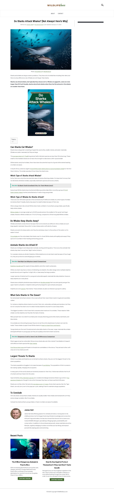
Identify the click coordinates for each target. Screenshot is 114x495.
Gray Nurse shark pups (17, 347)
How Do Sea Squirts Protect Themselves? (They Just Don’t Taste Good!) (57, 465)
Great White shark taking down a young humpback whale (47, 168)
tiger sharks (33, 343)
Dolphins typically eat (16, 266)
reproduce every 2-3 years (41, 384)
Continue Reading (25, 478)
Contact (60, 13)
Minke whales (14, 212)
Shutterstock (47, 71)
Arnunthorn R (39, 71)
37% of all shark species (26, 378)
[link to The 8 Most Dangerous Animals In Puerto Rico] (24, 449)
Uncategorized (39, 24)
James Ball (30, 24)
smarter (23, 289)
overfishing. (46, 365)
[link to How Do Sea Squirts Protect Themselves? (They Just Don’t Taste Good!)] (56, 449)
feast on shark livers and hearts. (51, 325)
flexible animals (45, 282)
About (53, 13)
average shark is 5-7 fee (20, 156)
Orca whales (14, 236)
